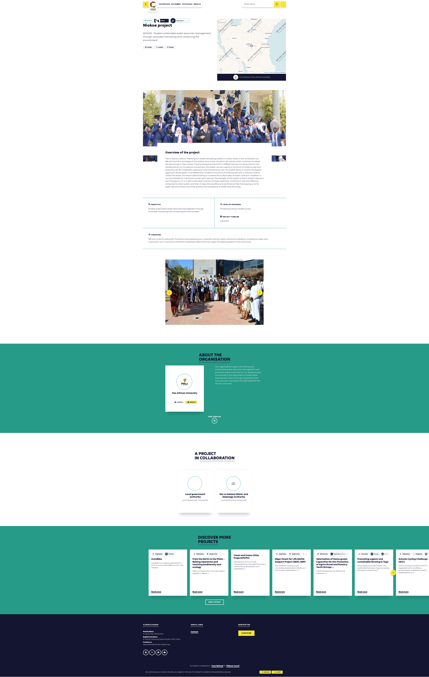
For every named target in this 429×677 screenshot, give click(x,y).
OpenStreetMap (274, 72)
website (192, 402)
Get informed (164, 4)
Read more (156, 592)
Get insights (176, 4)
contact (180, 402)
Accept (278, 672)
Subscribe (246, 633)
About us (197, 4)
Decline (266, 672)
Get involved (187, 4)
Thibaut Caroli (232, 666)
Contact (194, 632)
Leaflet (266, 72)
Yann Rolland (217, 666)
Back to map (214, 602)
